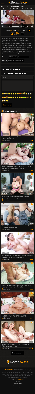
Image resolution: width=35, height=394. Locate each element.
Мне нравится (12, 33)
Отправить (7, 105)
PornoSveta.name (8, 369)
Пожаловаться (18, 386)
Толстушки (12, 56)
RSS (17, 390)
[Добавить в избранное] (29, 30)
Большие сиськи (23, 57)
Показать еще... (17, 353)
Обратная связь (17, 383)
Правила (17, 381)
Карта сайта (17, 388)
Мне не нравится (22, 33)
